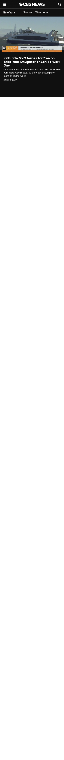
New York (9, 12)
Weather (40, 12)
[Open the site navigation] (11, 4)
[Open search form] (59, 4)
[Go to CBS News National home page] (32, 4)
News (26, 12)
